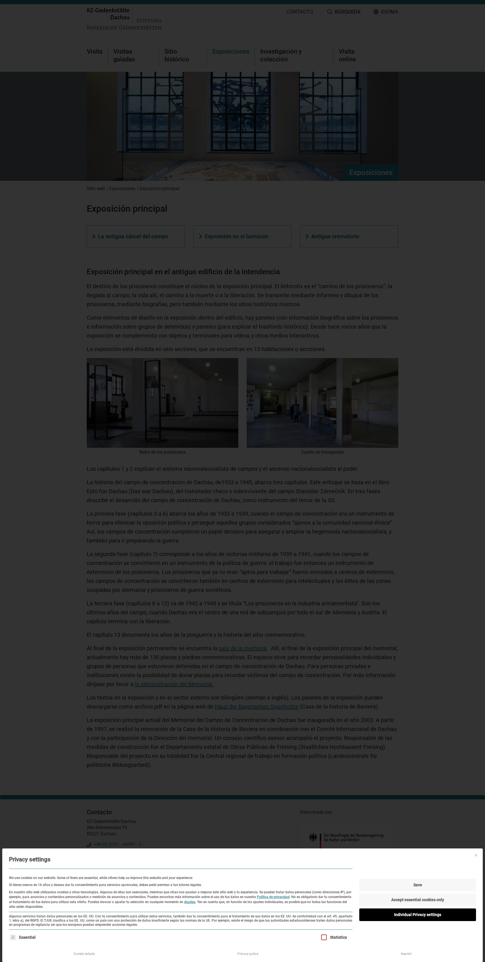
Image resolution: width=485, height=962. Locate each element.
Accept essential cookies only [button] (417, 900)
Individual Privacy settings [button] (417, 914)
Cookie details (84, 954)
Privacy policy (247, 954)
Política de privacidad (273, 897)
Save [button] (417, 885)
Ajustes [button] (189, 902)
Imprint (406, 954)
